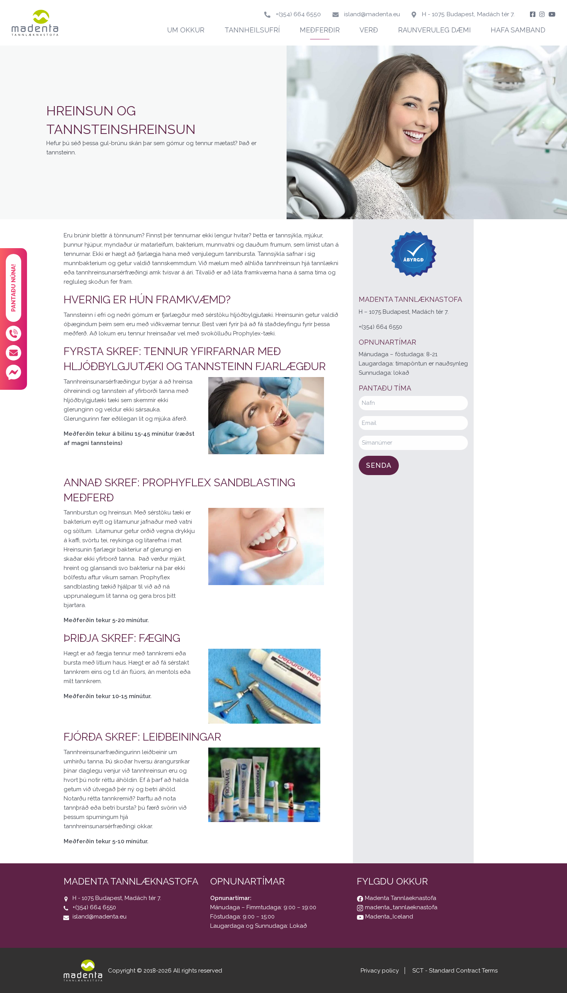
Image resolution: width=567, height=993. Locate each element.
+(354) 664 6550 (298, 14)
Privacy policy (380, 970)
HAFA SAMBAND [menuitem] (518, 30)
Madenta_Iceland (388, 916)
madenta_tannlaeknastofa (400, 907)
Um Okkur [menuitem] (185, 30)
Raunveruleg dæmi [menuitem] (434, 30)
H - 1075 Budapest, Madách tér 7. (468, 14)
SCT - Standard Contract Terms (455, 970)
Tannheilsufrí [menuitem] (252, 30)
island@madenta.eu (372, 14)
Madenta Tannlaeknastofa (399, 898)
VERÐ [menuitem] (368, 30)
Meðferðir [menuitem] (320, 30)
